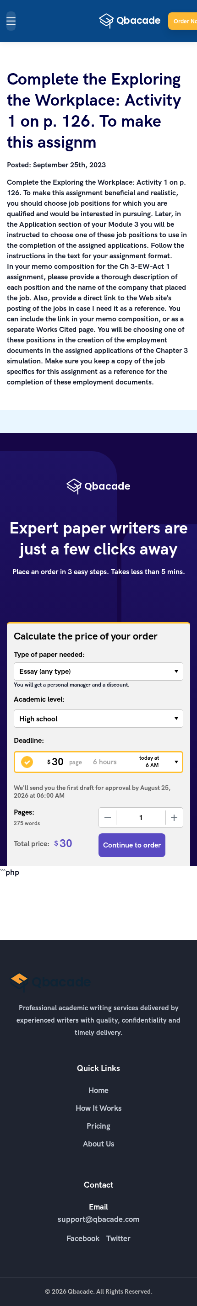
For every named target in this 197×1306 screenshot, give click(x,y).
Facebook (82, 1238)
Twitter (118, 1238)
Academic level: (39, 699)
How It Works (99, 1108)
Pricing (98, 1125)
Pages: (24, 812)
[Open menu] (11, 21)
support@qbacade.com (98, 1219)
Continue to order (132, 845)
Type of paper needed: (49, 654)
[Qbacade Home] (130, 21)
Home (98, 1090)
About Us (99, 1143)
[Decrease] (107, 817)
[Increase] (174, 817)
